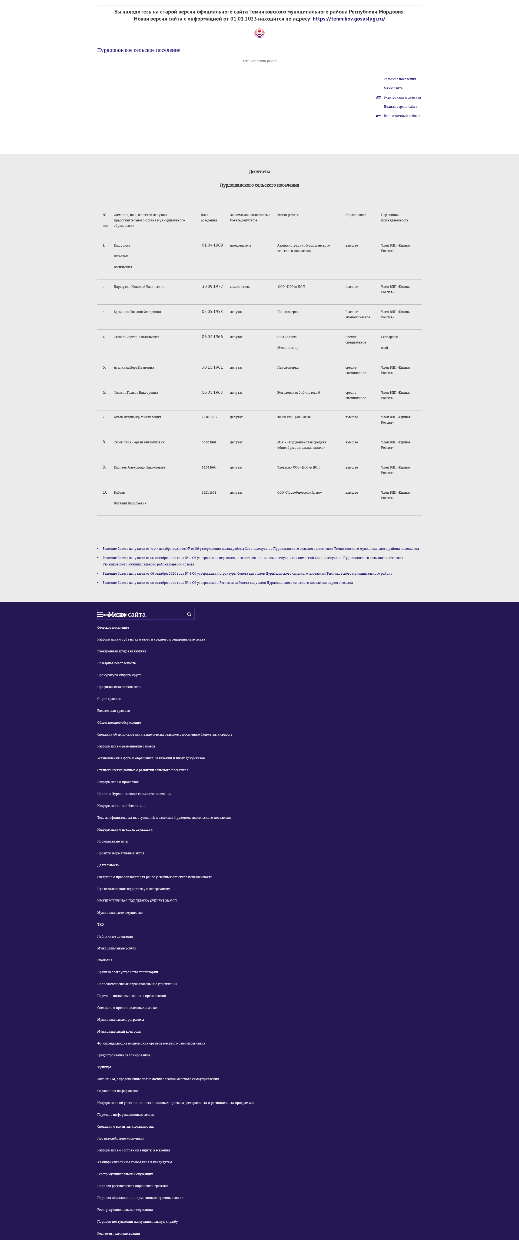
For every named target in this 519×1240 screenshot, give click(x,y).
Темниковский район (259, 61)
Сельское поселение (113, 627)
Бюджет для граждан (113, 711)
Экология (104, 960)
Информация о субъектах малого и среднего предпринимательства (151, 639)
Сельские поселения (400, 79)
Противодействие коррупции (121, 1138)
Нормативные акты (112, 841)
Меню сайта (393, 88)
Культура (104, 1067)
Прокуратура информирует (119, 675)
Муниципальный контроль (119, 1031)
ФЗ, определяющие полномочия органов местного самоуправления (151, 1043)
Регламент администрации (118, 1233)
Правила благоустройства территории (127, 972)
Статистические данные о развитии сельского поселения (142, 770)
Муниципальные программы (120, 1020)
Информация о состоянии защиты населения (133, 1150)
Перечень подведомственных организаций (131, 996)
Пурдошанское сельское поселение (138, 50)
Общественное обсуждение (119, 723)
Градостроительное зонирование (123, 1055)
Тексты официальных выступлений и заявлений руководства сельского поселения (164, 818)
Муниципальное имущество (120, 913)
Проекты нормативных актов (120, 853)
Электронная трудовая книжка (121, 651)
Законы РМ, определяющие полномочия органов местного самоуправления (158, 1079)
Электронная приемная (402, 97)
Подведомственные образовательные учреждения (137, 984)
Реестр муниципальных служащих (125, 1174)
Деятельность (108, 865)
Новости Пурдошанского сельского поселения (134, 794)
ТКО (100, 924)
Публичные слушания (115, 936)
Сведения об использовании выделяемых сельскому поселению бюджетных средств (164, 734)
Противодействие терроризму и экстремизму (133, 889)
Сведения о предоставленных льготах (127, 1008)
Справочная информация (117, 1091)
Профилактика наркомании (119, 687)
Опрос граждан (109, 699)
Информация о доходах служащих (124, 829)
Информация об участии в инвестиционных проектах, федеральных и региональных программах (175, 1103)
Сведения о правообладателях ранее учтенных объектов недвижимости (154, 877)
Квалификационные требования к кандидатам (134, 1162)
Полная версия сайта (400, 107)
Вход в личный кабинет (403, 116)
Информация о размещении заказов (126, 746)
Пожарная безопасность (116, 663)
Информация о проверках (118, 782)
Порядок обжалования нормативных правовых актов (140, 1198)
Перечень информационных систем (126, 1115)
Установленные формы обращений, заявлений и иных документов (151, 758)
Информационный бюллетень (121, 806)
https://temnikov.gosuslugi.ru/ (349, 18)
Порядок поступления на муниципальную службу (137, 1222)
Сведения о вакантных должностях (125, 1126)
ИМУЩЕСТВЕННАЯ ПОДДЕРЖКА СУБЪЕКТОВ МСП (137, 901)
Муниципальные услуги (117, 948)
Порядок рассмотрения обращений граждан (132, 1186)
